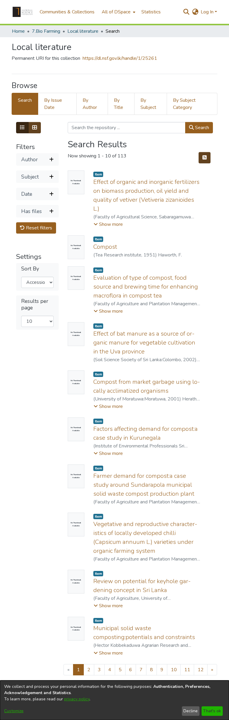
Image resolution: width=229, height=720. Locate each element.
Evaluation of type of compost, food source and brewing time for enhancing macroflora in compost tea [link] (145, 287)
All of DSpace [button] (116, 12)
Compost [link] (105, 247)
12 (201, 669)
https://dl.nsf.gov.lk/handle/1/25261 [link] (120, 58)
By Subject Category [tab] (184, 104)
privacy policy (76, 699)
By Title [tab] (118, 104)
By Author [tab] (90, 104)
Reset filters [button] (38, 228)
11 (187, 669)
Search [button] (201, 127)
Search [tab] (25, 100)
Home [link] (18, 31)
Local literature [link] (82, 31)
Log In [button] (208, 12)
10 (174, 669)
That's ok (212, 711)
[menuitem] (117, 12)
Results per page (34, 304)
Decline (190, 711)
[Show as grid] (34, 127)
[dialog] (114, 700)
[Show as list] (22, 127)
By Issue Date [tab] (53, 104)
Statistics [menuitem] (151, 12)
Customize (14, 711)
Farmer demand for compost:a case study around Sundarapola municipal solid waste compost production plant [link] (143, 485)
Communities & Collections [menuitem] (67, 12)
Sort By (30, 269)
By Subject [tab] (148, 104)
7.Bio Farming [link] (46, 31)
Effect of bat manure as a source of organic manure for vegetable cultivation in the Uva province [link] (144, 343)
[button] (23, 12)
